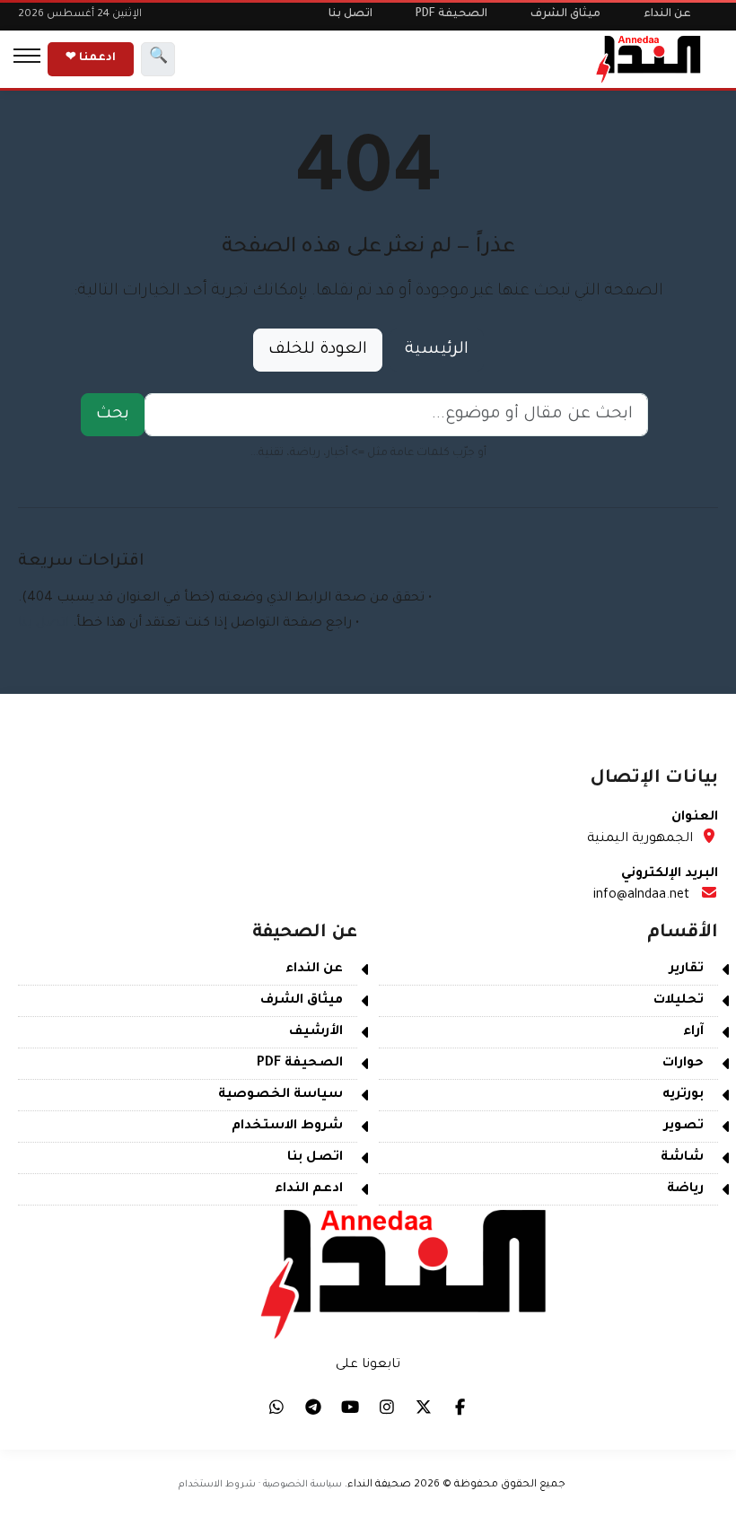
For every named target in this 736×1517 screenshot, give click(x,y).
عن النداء (667, 14)
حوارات (683, 1064)
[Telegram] (313, 1406)
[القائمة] (26, 59)
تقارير (687, 969)
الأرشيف (316, 1032)
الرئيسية (437, 350)
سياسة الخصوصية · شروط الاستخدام (260, 1484)
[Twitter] (423, 1406)
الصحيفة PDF (451, 14)
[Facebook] (460, 1406)
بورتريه (683, 1095)
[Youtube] (350, 1406)
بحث (112, 415)
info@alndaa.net (641, 896)
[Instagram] (387, 1406)
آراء (693, 1032)
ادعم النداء (309, 1189)
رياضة (685, 1189)
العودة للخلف (317, 350)
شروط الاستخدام (287, 1126)
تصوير (684, 1126)
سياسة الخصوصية (280, 1095)
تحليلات (678, 1001)
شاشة (682, 1158)
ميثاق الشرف (565, 14)
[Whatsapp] (276, 1406)
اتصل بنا (350, 14)
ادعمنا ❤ (91, 58)
